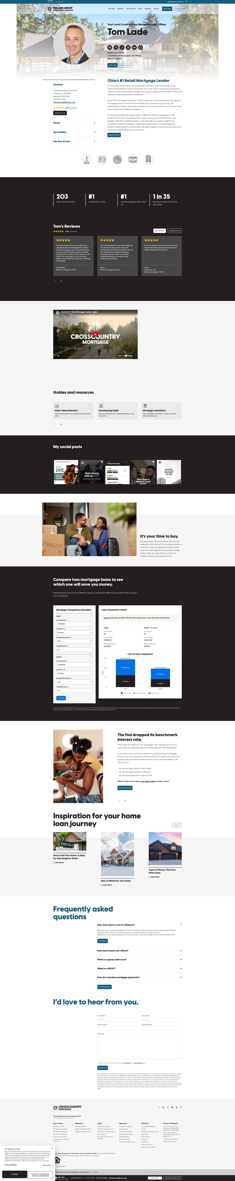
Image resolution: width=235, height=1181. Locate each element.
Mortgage (50, 1)
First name (101, 1015)
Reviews (73, 108)
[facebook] (109, 47)
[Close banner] (52, 1148)
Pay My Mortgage (124, 1139)
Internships (144, 1134)
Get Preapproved (104, 987)
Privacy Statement (11, 1164)
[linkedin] (128, 47)
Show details (47, 1165)
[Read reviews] (58, 108)
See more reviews (174, 231)
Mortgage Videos (124, 1137)
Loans (140, 8)
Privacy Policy (127, 1063)
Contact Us (144, 1142)
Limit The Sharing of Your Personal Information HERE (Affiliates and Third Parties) (171, 1128)
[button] (74, 84)
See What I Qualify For (172, 1178)
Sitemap (95, 1172)
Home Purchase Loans (59, 1137)
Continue (14, 1174)
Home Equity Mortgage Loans (106, 1131)
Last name (145, 1015)
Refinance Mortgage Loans (83, 1131)
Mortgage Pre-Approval (60, 1131)
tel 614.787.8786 (101, 1178)
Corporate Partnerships (148, 1126)
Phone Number (147, 1024)
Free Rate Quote (125, 65)
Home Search (59, 1)
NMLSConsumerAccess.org (127, 1142)
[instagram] (116, 47)
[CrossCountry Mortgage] (60, 9)
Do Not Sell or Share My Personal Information (40, 1175)
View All (177, 825)
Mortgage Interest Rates (60, 1129)
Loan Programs (101, 1134)
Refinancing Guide (80, 1126)
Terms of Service (138, 1063)
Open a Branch (145, 1137)
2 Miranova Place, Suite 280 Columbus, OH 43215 (65, 92)
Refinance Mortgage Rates (83, 1129)
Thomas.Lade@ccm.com (64, 102)
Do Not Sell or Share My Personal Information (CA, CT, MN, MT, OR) (171, 1134)
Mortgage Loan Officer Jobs (149, 1131)
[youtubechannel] (134, 47)
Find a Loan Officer (147, 1144)
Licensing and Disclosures (170, 1139)
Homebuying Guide (59, 1126)
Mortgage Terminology (126, 1134)
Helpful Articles (123, 1129)
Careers (143, 1129)
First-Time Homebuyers (60, 1134)
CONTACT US (103, 1068)
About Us (156, 8)
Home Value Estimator (125, 1131)
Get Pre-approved (125, 788)
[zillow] (140, 47)
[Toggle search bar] (186, 2)
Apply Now (167, 9)
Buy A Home (111, 8)
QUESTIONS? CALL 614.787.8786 (175, 1)
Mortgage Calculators (125, 1126)
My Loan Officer (130, 8)
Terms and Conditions (169, 1141)
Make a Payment (180, 9)
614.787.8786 (64, 96)
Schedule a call (60, 113)
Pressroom (144, 1139)
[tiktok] (122, 47)
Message (100, 1034)
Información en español (148, 1147)
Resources (148, 8)
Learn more (103, 941)
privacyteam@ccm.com (109, 1086)
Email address (102, 1024)
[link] (66, 472)
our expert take (148, 781)
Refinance (120, 8)
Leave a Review (160, 231)
